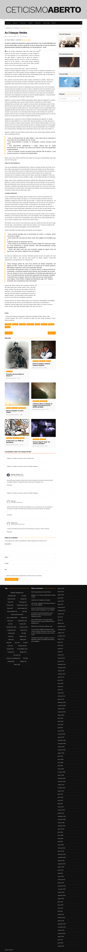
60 (21, 414)
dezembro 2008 (62, 740)
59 (19, 378)
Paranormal (22, 23)
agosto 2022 (61, 594)
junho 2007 (60, 797)
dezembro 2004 (62, 886)
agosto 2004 (61, 898)
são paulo (17, 655)
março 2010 (61, 693)
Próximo (51, 333)
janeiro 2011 (61, 661)
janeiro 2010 (61, 699)
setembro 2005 (61, 863)
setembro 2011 (61, 636)
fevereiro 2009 (61, 734)
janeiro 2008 (61, 775)
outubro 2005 (61, 860)
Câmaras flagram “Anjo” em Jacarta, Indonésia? (41, 442)
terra (8, 327)
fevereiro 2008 (61, 772)
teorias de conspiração (13, 658)
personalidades (22, 648)
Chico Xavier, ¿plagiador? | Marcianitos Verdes (42, 603)
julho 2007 (60, 794)
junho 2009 (60, 721)
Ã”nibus (49, 592)
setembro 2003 (61, 933)
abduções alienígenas (17, 592)
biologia (24, 599)
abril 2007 (60, 803)
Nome (6, 557)
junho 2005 (60, 870)
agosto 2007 (61, 791)
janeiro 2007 (61, 813)
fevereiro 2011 (61, 658)
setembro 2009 (61, 712)
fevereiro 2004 (61, 917)
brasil (10, 602)
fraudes (23, 630)
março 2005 (61, 876)
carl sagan (22, 602)
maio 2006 (60, 838)
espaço (10, 620)
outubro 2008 (61, 746)
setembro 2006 (61, 825)
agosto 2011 (61, 639)
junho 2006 (60, 835)
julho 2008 (60, 756)
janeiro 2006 (61, 851)
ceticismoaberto (22, 605)
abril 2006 (60, 841)
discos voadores (12, 617)
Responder (9, 485)
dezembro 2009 (62, 702)
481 (45, 367)
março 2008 (61, 769)
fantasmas (24, 627)
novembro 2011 (62, 629)
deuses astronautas (17, 614)
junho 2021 (60, 604)
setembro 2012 (61, 610)
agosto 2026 (61, 588)
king (38, 324)
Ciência (53, 23)
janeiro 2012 (61, 623)
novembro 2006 (62, 819)
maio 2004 (60, 908)
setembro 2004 (61, 895)
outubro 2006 (61, 822)
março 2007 (61, 806)
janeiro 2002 (61, 946)
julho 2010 (60, 680)
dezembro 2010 (62, 664)
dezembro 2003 (62, 924)
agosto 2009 (61, 715)
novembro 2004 (62, 889)
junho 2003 (60, 943)
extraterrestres (11, 627)
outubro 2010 (61, 670)
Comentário (8, 544)
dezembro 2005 (62, 854)
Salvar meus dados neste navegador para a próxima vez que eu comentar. (24, 575)
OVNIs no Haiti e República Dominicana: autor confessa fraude (43, 632)
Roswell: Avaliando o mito (46, 626)
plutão (51, 324)
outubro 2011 (61, 632)
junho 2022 (60, 598)
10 (47, 409)
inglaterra (31, 324)
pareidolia (10, 648)
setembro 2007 (61, 787)
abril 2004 (60, 911)
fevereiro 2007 (61, 810)
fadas (15, 324)
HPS (23, 633)
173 (22, 444)
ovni (25, 642)
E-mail (7, 563)
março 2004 (61, 914)
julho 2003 (60, 939)
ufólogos (23, 661)
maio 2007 (60, 800)
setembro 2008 (61, 749)
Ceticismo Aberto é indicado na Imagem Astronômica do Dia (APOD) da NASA (42, 405)
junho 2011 (60, 645)
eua (10, 624)
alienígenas (11, 595)
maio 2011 (60, 648)
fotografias (11, 630)
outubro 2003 (61, 930)
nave (17, 642)
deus (24, 611)
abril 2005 (60, 873)
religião (23, 652)
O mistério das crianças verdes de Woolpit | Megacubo (25, 466)
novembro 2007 (62, 781)
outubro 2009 (61, 708)
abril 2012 (60, 620)
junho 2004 (60, 905)
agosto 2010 (61, 677)
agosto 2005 (61, 867)
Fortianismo (37, 23)
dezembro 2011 (62, 626)
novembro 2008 (62, 743)
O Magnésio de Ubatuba (44, 600)
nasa (9, 642)
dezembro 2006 (62, 816)
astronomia (11, 599)
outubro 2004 (61, 892)
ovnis (10, 645)
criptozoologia (22, 608)
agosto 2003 (61, 936)
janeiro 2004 (61, 920)
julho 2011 (60, 642)
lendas (44, 324)
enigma (8, 324)
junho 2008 (60, 759)
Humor (10, 636)
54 (46, 446)
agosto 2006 (61, 829)
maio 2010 (60, 686)
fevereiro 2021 (61, 607)
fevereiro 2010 (61, 696)
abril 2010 (60, 689)
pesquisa (11, 652)
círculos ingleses (12, 611)
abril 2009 (60, 727)
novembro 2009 (62, 705)
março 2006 (61, 844)
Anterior (9, 333)
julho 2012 (60, 617)
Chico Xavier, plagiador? (37, 605)
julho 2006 (60, 832)
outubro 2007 (61, 784)
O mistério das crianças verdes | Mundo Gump (23, 458)
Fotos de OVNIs (22, 408)
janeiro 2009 (61, 737)
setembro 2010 (61, 674)
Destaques (8, 23)
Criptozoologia (46, 23)
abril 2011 (60, 651)
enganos (24, 617)
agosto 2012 (61, 613)
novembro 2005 (62, 857)
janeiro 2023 (61, 591)
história (23, 324)
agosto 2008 (61, 753)
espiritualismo (22, 620)
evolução (22, 624)
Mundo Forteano (26, 40)
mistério (23, 639)
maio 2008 (60, 762)
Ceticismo (14, 23)
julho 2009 (60, 718)
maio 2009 (60, 724)
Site (6, 569)
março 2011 (61, 655)
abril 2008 (60, 765)
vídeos (17, 664)
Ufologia (30, 23)
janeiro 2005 (61, 882)
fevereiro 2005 (61, 879)
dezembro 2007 (62, 778)
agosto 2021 (61, 601)
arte (24, 595)
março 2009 (61, 731)
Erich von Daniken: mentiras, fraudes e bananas (41, 364)
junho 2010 (60, 683)
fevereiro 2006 (61, 848)
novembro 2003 (62, 927)
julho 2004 (60, 901)
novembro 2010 (62, 667)
